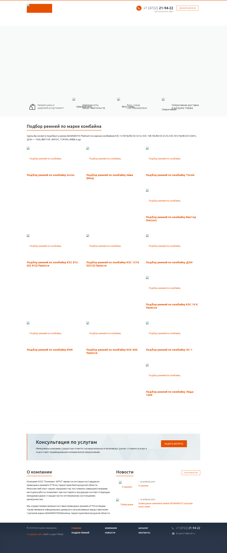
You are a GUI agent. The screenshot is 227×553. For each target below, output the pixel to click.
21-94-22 (158, 8)
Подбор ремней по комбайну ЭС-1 (169, 349)
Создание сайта (35, 534)
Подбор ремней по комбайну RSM (50, 349)
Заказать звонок (187, 8)
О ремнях (143, 485)
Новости (110, 533)
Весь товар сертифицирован (137, 106)
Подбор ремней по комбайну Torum (170, 174)
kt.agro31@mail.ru (185, 533)
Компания (111, 528)
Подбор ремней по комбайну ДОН (169, 262)
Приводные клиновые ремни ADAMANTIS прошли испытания (165, 505)
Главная (76, 528)
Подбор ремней (80, 533)
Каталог (143, 528)
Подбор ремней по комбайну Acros (50, 174)
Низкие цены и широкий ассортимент (51, 106)
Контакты (144, 533)
